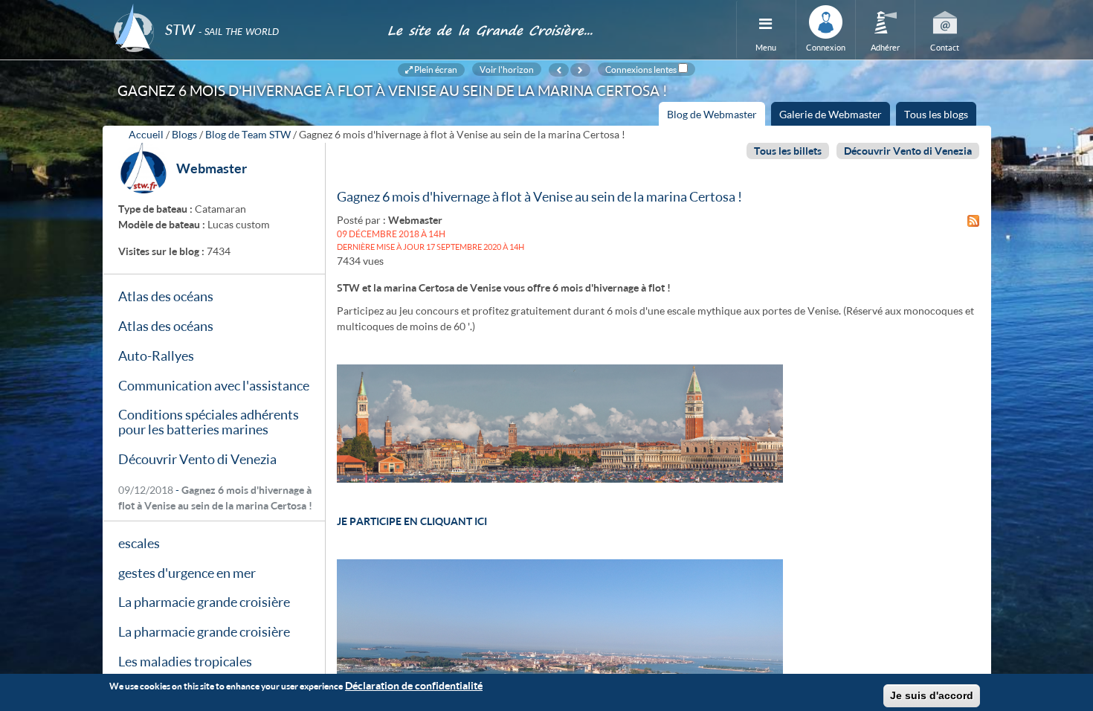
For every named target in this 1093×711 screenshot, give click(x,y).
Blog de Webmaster (716, 117)
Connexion (825, 47)
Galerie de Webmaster (830, 114)
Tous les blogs (936, 114)
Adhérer (885, 47)
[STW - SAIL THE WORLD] (242, 9)
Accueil (146, 134)
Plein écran (435, 69)
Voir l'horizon (507, 69)
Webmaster (211, 168)
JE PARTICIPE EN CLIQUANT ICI (412, 521)
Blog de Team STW (248, 134)
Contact (944, 47)
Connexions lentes (641, 69)
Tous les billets (788, 150)
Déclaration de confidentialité (414, 685)
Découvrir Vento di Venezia (908, 150)
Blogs (184, 134)
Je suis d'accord (931, 695)
